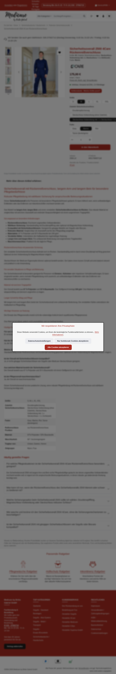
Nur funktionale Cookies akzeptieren (72, 341)
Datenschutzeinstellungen (39, 341)
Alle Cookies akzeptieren (58, 347)
